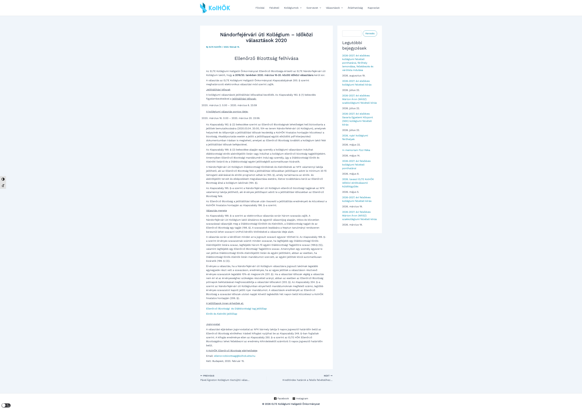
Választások (333, 7)
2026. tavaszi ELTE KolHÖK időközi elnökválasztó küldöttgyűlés (358, 183)
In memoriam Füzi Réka (356, 150)
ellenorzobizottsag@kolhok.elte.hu (234, 355)
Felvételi (274, 7)
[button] (300, 8)
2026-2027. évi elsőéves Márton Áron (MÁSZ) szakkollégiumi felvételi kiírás (359, 99)
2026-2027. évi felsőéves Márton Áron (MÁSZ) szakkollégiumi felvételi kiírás (359, 215)
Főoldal (260, 7)
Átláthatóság (355, 7)
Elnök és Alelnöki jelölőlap (221, 313)
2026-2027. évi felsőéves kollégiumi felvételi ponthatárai (356, 165)
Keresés (370, 33)
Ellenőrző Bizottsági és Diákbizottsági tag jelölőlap (236, 308)
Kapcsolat (374, 7)
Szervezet (312, 7)
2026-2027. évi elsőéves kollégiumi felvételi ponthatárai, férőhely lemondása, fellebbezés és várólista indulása (357, 63)
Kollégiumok (291, 7)
